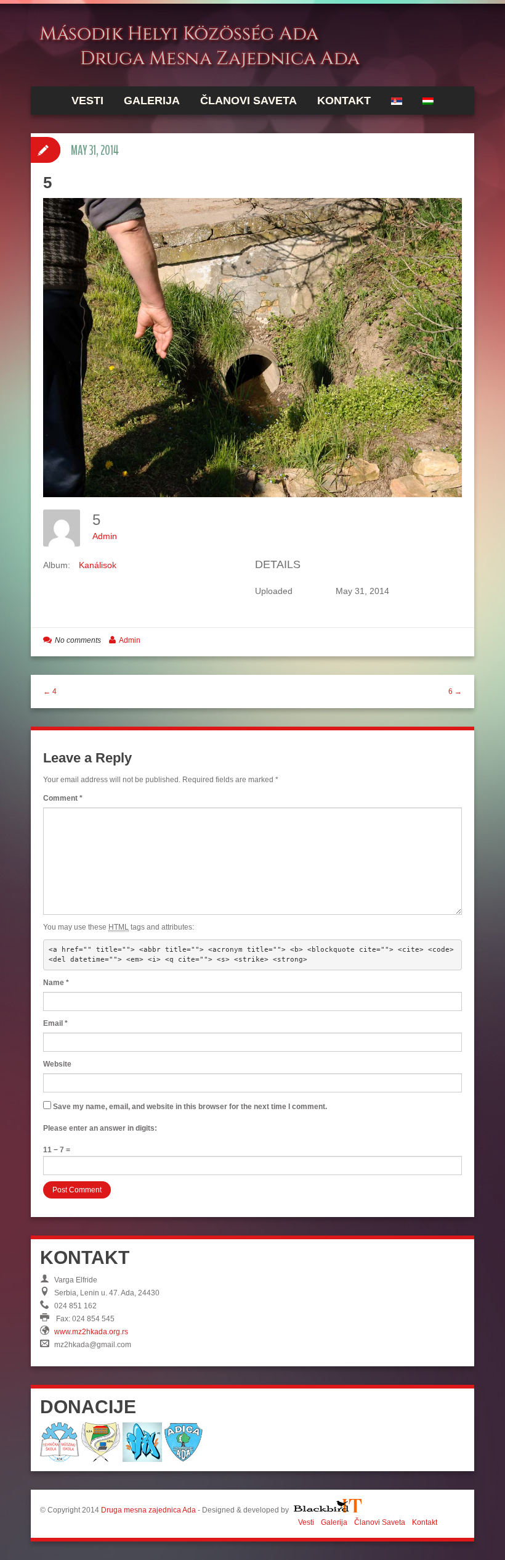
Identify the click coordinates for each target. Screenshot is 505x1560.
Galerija (152, 100)
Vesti (87, 100)
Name (56, 982)
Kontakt (344, 100)
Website (57, 1064)
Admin (104, 536)
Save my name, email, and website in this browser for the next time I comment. (190, 1106)
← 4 (50, 691)
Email (55, 1023)
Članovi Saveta (248, 100)
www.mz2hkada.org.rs (91, 1331)
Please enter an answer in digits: (100, 1128)
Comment (63, 798)
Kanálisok (97, 565)
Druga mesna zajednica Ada (148, 1510)
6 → (455, 691)
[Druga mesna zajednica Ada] (222, 44)
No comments (78, 640)
